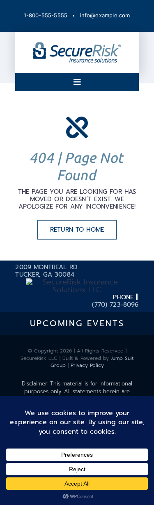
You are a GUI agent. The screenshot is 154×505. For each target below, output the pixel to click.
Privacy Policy (87, 365)
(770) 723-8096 (115, 304)
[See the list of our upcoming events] (77, 323)
